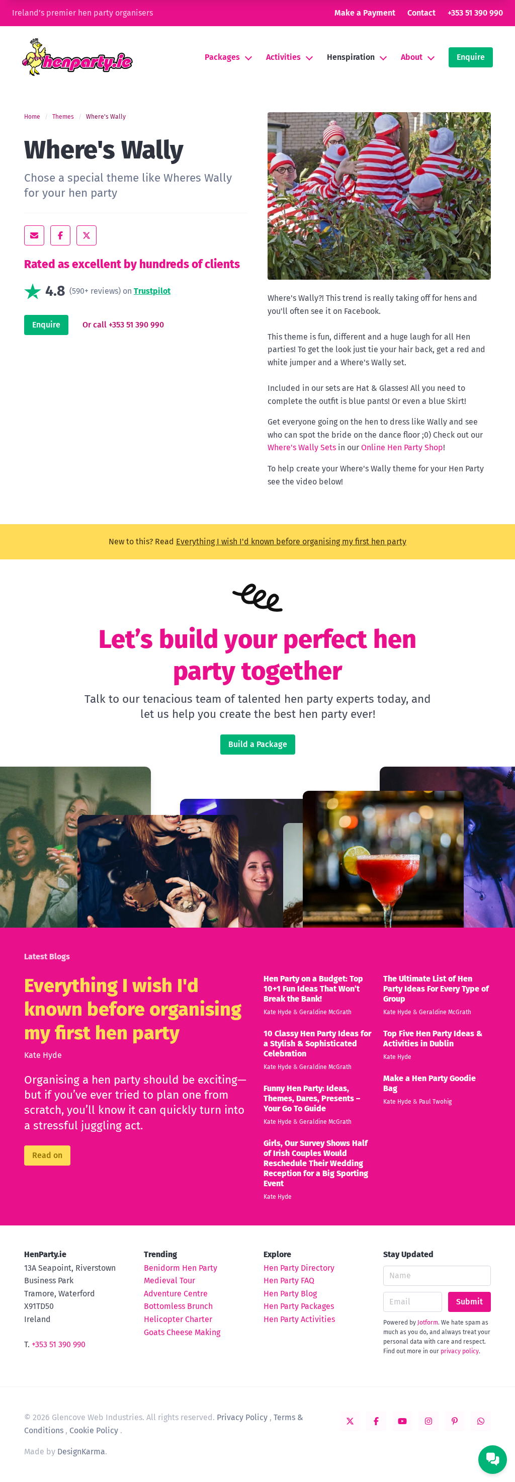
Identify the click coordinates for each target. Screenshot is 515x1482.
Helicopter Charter (178, 1319)
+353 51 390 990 (475, 13)
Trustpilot (152, 291)
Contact (421, 13)
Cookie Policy (93, 1430)
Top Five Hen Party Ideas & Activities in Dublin (432, 1038)
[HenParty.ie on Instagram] (428, 1421)
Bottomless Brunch (178, 1306)
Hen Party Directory (299, 1268)
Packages (222, 57)
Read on (47, 1155)
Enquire (471, 57)
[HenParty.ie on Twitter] (350, 1421)
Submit (469, 1301)
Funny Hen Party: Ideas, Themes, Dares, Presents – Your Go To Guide (312, 1098)
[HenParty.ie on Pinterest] (455, 1421)
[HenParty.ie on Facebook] (376, 1421)
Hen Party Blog (290, 1293)
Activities (283, 57)
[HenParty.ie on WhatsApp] (481, 1421)
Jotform (427, 1322)
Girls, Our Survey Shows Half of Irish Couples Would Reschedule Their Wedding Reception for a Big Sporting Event (316, 1163)
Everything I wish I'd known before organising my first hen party (291, 541)
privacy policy (460, 1351)
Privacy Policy (242, 1417)
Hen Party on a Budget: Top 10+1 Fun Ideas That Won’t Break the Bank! (313, 989)
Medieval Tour (169, 1280)
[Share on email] (34, 235)
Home (32, 116)
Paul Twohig (435, 1101)
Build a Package (257, 744)
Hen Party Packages (299, 1306)
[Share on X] (86, 235)
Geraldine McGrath (325, 1012)
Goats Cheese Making (182, 1332)
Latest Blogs (47, 956)
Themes (63, 116)
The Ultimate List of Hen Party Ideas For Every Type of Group (436, 989)
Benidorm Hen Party (180, 1268)
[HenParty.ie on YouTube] (402, 1421)
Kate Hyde (43, 1055)
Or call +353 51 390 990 (123, 325)
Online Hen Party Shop (402, 447)
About (411, 57)
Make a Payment (364, 13)
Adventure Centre (176, 1293)
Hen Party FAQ (289, 1280)
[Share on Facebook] (60, 235)
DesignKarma (81, 1451)
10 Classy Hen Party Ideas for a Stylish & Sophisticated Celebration (317, 1043)
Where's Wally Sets (302, 447)
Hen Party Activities (299, 1319)
